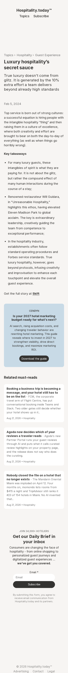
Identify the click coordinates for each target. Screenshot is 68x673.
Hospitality (24, 55)
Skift (36, 293)
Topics (24, 16)
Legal (51, 671)
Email (34, 572)
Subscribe (41, 16)
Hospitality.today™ (34, 10)
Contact (38, 671)
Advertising (21, 671)
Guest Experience (47, 55)
